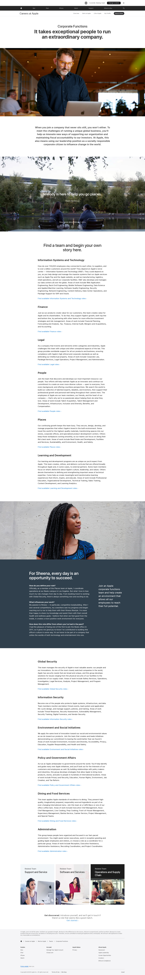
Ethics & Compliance (105, 961)
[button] (123, 8)
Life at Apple (97, 13)
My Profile (107, 13)
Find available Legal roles (48, 364)
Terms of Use (55, 972)
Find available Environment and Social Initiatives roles (60, 749)
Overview (76, 13)
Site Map (64, 972)
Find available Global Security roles (52, 689)
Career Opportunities (105, 955)
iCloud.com (49, 952)
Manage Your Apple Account (54, 950)
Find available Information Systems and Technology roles (62, 298)
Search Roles (119, 13)
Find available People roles (49, 411)
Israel (123, 972)
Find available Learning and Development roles (57, 488)
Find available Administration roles (52, 851)
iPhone (22, 955)
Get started (72, 920)
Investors (101, 958)
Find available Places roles (49, 447)
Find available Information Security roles (55, 719)
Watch (22, 958)
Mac (21, 950)
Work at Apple (86, 13)
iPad (21, 952)
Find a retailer (24, 966)
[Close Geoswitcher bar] (124, 3)
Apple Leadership (104, 952)
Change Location (114, 3)
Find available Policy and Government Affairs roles (59, 785)
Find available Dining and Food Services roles (57, 821)
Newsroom (102, 950)
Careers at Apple (29, 13)
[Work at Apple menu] (91, 13)
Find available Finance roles (49, 331)
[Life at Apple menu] (101, 13)
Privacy (74, 950)
